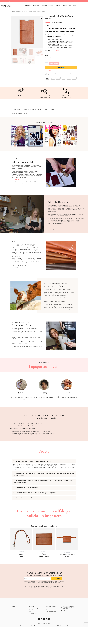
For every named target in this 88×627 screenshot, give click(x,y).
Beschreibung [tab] (16, 109)
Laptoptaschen (36, 5)
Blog (70, 5)
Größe (46, 55)
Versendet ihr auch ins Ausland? (27, 488)
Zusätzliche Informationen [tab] (32, 109)
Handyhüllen (24, 11)
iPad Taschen (44, 5)
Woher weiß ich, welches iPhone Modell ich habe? (33, 461)
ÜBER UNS (74, 5)
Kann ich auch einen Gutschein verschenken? (32, 498)
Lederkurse (65, 5)
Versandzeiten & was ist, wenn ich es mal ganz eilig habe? (36, 493)
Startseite (13, 11)
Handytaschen (28, 5)
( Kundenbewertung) (56, 22)
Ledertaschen (50, 5)
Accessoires (58, 5)
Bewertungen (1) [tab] (49, 109)
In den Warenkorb (54, 63)
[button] (80, 6)
